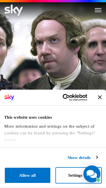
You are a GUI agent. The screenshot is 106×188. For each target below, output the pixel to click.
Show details (79, 157)
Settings (75, 175)
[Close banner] (100, 97)
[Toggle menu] (98, 10)
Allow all (27, 175)
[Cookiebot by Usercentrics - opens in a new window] (64, 97)
